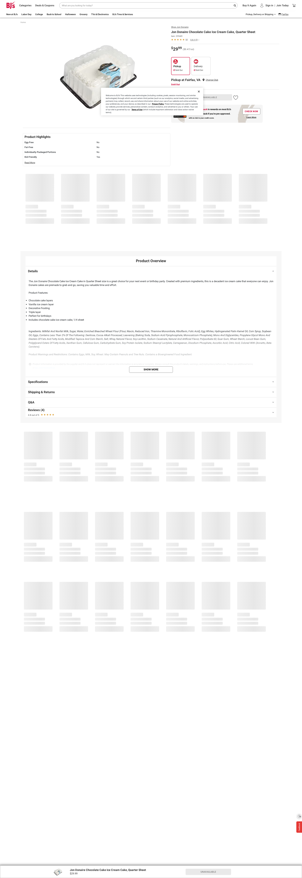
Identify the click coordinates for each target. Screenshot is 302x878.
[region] (152, 101)
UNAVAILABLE (209, 97)
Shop (179, 27)
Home (23, 22)
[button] (235, 97)
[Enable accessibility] (299, 816)
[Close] (198, 91)
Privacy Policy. (158, 104)
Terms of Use (136, 110)
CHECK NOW (251, 111)
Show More (151, 369)
